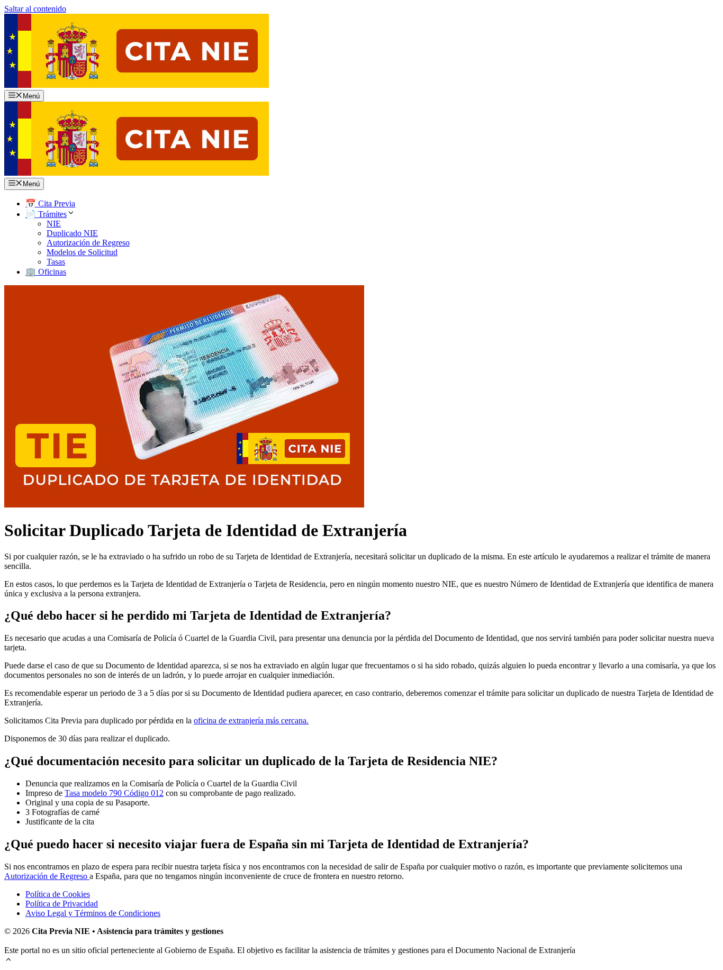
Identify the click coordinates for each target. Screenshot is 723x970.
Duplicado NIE (72, 233)
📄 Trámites (46, 214)
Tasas (56, 261)
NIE (54, 223)
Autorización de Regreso (88, 242)
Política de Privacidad (61, 903)
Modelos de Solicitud (82, 252)
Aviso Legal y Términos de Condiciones (92, 913)
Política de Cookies (57, 894)
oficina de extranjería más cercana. (251, 720)
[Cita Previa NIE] (136, 172)
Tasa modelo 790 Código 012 (114, 792)
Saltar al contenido (35, 8)
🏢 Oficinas (45, 271)
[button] (8, 960)
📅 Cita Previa (50, 203)
